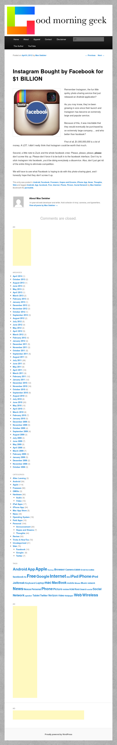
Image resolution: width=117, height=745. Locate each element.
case (77, 569)
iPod (95, 576)
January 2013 (19, 301)
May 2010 (17, 405)
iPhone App (82, 182)
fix (25, 576)
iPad (74, 576)
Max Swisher (40, 55)
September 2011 (20, 353)
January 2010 (19, 418)
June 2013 (17, 285)
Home (16, 39)
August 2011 (18, 356)
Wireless (90, 595)
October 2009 (19, 428)
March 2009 (18, 450)
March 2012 (18, 334)
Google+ (20, 552)
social (89, 589)
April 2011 (17, 369)
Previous (90, 55)
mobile (70, 582)
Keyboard (30, 582)
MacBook (59, 582)
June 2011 (17, 363)
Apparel (37, 39)
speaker (28, 595)
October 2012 (19, 311)
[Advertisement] (22, 247)
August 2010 (18, 395)
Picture (70, 185)
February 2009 (19, 453)
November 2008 (20, 463)
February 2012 (19, 337)
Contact (48, 39)
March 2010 (18, 412)
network (91, 583)
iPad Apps (18, 504)
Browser (59, 569)
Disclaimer (61, 39)
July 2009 (17, 437)
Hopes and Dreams (68, 182)
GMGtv (16, 491)
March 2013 (18, 295)
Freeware (54, 182)
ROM (71, 589)
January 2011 (19, 379)
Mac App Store (20, 510)
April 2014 (17, 276)
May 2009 (17, 444)
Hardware (17, 494)
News (90, 182)
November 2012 (20, 308)
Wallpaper (69, 595)
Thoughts (98, 182)
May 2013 (17, 289)
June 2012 (17, 324)
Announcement (23, 526)
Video (19, 500)
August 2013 (18, 282)
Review (16, 536)
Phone (63, 185)
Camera (69, 569)
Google (42, 576)
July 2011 (17, 360)
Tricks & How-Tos (21, 539)
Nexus (27, 589)
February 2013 (19, 298)
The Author (18, 46)
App (36, 185)
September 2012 (20, 314)
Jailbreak (19, 583)
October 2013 (19, 279)
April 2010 (17, 408)
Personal (17, 523)
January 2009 (19, 457)
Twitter (19, 555)
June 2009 (17, 441)
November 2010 (20, 386)
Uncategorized (19, 542)
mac (47, 582)
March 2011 (18, 373)
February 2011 (19, 376)
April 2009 (17, 447)
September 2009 (20, 431)
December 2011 (20, 344)
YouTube (32, 46)
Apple (15, 484)
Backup (51, 570)
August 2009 (18, 434)
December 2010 (20, 382)
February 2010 (19, 415)
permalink (29, 187)
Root (77, 589)
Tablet (36, 595)
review (66, 589)
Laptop (40, 583)
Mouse (77, 583)
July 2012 (17, 321)
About (26, 39)
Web (15, 185)
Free (50, 185)
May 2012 (17, 327)
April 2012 (17, 331)
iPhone (85, 576)
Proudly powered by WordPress (58, 734)
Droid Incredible (87, 569)
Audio (19, 497)
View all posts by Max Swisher (43, 205)
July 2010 (17, 399)
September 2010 (20, 392)
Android (36, 182)
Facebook (45, 182)
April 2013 (17, 292)
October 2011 (19, 350)
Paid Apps (18, 520)
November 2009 (20, 424)
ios (68, 576)
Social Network (80, 185)
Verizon (53, 595)
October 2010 (19, 389)
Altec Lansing (19, 478)
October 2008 (19, 466)
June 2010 (17, 402)
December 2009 (20, 421)
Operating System (21, 517)
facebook (43, 185)
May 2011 (17, 366)
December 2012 (20, 305)
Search (83, 589)
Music (84, 582)
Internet (56, 185)
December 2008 (20, 460)
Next (101, 55)
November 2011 (20, 347)
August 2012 (18, 318)
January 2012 (19, 340)
